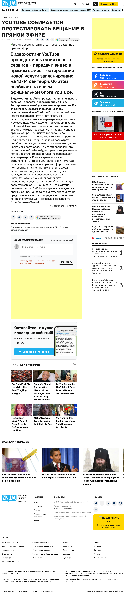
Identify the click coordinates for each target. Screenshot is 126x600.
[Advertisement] (46, 294)
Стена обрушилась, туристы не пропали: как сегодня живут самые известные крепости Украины (104, 268)
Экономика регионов (11, 562)
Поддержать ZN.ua (108, 4)
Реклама (37, 510)
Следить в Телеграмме (36, 351)
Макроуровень (8, 550)
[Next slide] (122, 10)
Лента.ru (72, 205)
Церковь (66, 554)
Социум (97, 542)
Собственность (100, 558)
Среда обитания (70, 550)
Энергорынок (7, 554)
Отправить (66, 262)
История (97, 546)
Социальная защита (40, 542)
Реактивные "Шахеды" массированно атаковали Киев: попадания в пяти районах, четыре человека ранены (104, 285)
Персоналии (37, 558)
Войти (88, 4)
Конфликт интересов (41, 550)
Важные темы (10, 10)
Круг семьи (98, 550)
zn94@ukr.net (85, 512)
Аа (95, 4)
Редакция (38, 506)
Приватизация (8, 558)
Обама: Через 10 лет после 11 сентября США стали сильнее (103, 197)
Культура (67, 558)
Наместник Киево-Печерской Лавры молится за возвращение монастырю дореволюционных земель (101, 214)
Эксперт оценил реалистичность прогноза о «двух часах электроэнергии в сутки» (104, 252)
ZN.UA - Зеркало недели (108, 134)
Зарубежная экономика (42, 546)
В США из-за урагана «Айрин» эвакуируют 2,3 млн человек (102, 229)
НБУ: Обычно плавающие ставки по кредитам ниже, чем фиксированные (102, 186)
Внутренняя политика (11, 542)
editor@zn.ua (59, 519)
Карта (36, 521)
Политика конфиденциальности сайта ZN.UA (105, 591)
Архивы (37, 502)
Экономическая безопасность (45, 554)
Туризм (97, 554)
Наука (65, 542)
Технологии (68, 546)
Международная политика (13, 546)
